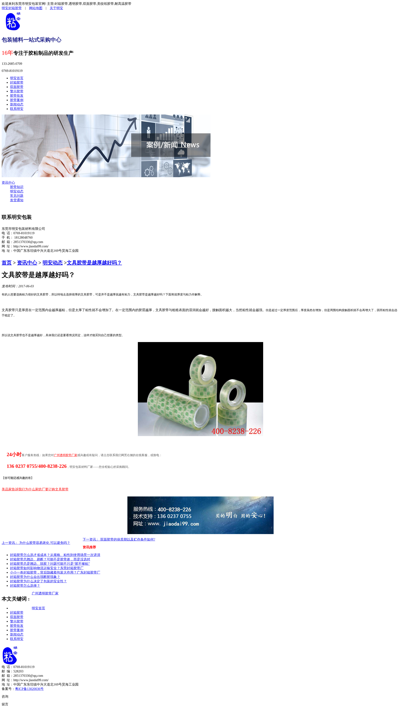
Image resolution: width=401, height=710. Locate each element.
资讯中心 (8, 182)
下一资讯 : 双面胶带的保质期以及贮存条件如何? (119, 539)
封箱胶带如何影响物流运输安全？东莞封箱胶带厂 (47, 568)
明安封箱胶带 (12, 8)
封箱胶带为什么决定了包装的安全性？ (38, 581)
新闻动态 (16, 104)
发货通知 (16, 200)
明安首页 (16, 78)
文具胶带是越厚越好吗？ (94, 262)
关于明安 (56, 8)
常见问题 (16, 195)
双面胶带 (16, 87)
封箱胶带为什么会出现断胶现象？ (35, 577)
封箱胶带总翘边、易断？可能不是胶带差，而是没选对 (50, 559)
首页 (7, 262)
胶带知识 (16, 187)
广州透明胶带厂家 (45, 593)
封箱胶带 (16, 82)
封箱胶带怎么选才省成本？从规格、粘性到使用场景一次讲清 (55, 555)
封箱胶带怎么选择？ (25, 585)
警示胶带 (16, 91)
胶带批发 (16, 95)
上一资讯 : (36, 543)
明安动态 (16, 191)
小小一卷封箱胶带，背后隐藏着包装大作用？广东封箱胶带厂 (55, 572)
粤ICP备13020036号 (29, 689)
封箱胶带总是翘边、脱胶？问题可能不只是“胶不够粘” (50, 563)
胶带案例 (16, 100)
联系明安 (16, 109)
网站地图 (35, 8)
